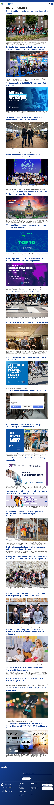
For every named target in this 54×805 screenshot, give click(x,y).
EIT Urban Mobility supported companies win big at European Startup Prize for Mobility (26, 226)
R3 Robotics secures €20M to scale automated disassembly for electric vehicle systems (24, 118)
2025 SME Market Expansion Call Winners (22, 291)
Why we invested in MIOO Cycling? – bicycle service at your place (26, 688)
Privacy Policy (43, 776)
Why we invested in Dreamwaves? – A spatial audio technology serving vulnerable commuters (26, 594)
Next (47, 760)
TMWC (31, 794)
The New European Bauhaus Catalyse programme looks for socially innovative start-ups (25, 548)
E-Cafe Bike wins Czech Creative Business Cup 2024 (26, 390)
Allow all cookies (16, 406)
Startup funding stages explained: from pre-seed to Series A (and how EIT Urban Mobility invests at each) (26, 48)
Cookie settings (27, 406)
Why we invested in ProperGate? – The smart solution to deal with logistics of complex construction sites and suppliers (27, 631)
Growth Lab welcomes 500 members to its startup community (25, 458)
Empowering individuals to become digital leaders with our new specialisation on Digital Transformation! (25, 513)
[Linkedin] (7, 791)
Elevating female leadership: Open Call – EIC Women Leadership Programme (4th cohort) (26, 492)
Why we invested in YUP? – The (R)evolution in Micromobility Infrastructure (24, 668)
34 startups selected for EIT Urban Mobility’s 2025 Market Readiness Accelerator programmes (26, 259)
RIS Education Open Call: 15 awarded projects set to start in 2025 (26, 358)
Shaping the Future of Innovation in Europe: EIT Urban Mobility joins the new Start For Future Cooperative (27, 557)
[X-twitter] (4, 791)
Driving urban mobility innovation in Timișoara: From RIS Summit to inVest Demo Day (26, 192)
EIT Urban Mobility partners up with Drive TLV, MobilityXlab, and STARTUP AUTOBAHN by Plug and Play (26, 725)
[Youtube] (12, 791)
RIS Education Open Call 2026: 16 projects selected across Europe (26, 84)
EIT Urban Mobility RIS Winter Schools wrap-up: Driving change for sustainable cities (24, 425)
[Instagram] (9, 791)
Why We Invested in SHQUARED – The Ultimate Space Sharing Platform (24, 679)
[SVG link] (4, 4)
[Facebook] (2, 791)
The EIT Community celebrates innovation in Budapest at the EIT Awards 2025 (23, 155)
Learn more (13, 403)
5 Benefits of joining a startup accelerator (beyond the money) (27, 12)
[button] (49, 4)
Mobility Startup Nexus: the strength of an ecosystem (27, 322)
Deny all (38, 406)
